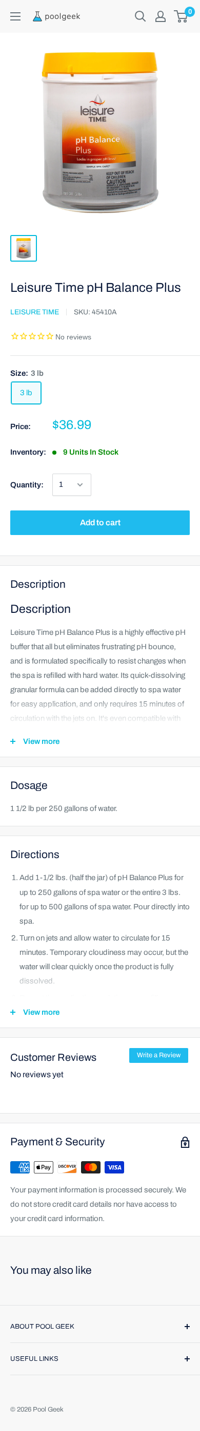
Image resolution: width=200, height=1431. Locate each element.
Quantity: (27, 485)
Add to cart (100, 522)
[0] (181, 16)
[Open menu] (15, 16)
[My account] (160, 16)
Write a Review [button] (159, 1055)
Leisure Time (34, 312)
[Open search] (140, 16)
